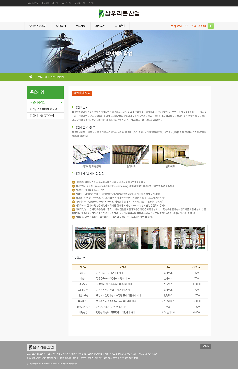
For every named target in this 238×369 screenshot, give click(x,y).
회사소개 (100, 26)
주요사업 (80, 26)
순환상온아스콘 (37, 26)
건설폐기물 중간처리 (42, 115)
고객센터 (120, 26)
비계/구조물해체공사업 (43, 109)
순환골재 (61, 26)
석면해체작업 (37, 102)
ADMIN (206, 346)
